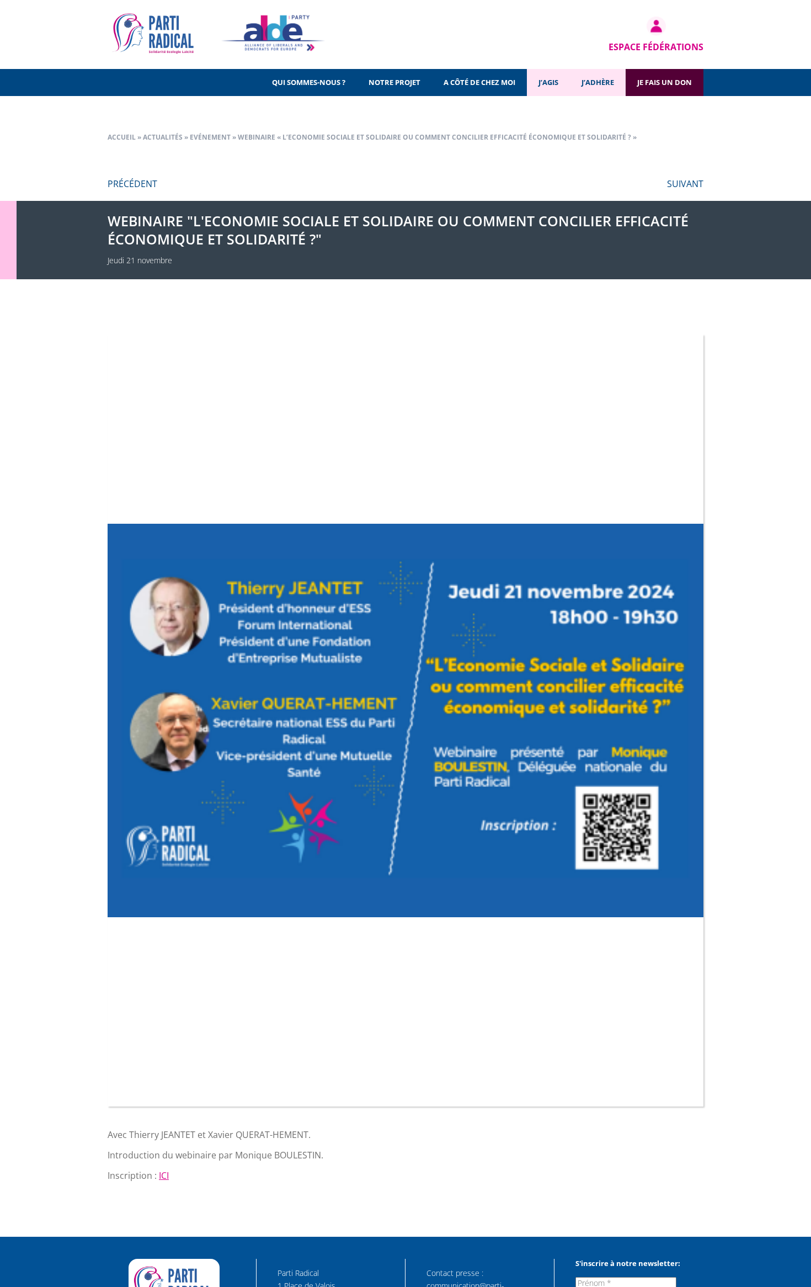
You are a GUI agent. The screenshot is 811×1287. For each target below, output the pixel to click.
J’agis (548, 82)
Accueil (122, 137)
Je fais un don (664, 82)
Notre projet (394, 82)
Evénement (210, 137)
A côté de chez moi (479, 82)
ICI (164, 1175)
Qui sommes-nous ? (308, 82)
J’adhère (597, 82)
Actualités (163, 137)
